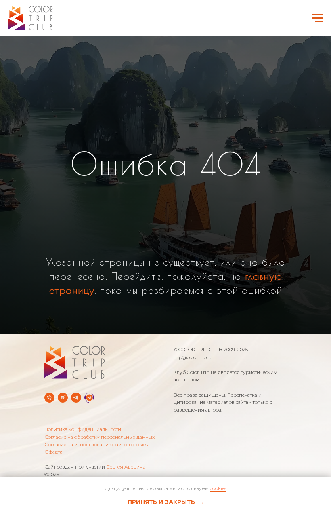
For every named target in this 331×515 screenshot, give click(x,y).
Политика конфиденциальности (82, 456)
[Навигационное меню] (317, 18)
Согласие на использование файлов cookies (96, 471)
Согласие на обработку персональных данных (99, 463)
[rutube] (63, 424)
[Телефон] (49, 424)
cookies (218, 488)
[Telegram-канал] (76, 424)
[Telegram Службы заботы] (89, 424)
